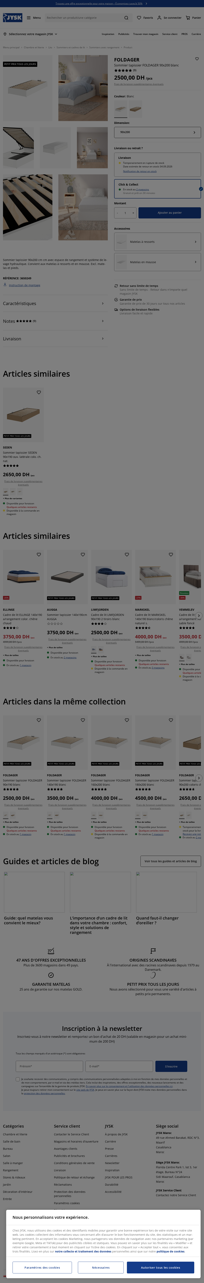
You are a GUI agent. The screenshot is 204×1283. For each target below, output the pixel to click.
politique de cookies (170, 1251)
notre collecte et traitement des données (83, 1251)
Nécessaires (101, 1267)
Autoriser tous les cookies (160, 1267)
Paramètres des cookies (42, 1267)
